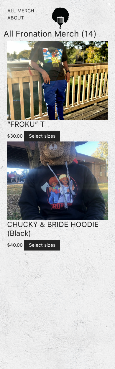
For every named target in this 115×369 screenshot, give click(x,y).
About (15, 18)
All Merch (20, 11)
